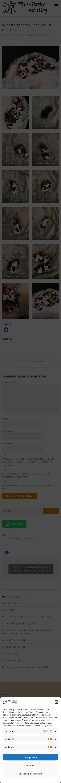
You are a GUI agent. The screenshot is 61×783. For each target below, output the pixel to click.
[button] (56, 702)
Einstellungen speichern (30, 773)
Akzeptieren (30, 757)
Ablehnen (30, 765)
